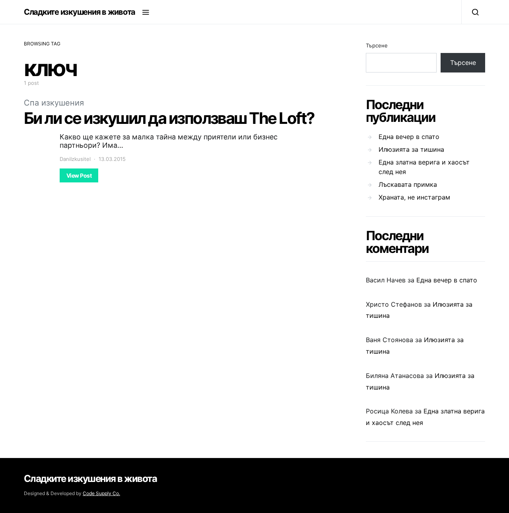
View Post (78, 175)
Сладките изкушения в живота (79, 12)
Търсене (377, 45)
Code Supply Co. (101, 493)
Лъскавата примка (408, 184)
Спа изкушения (54, 103)
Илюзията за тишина (411, 149)
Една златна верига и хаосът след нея (424, 167)
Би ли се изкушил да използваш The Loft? (169, 118)
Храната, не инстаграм (414, 197)
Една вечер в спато (409, 137)
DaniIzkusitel (75, 159)
